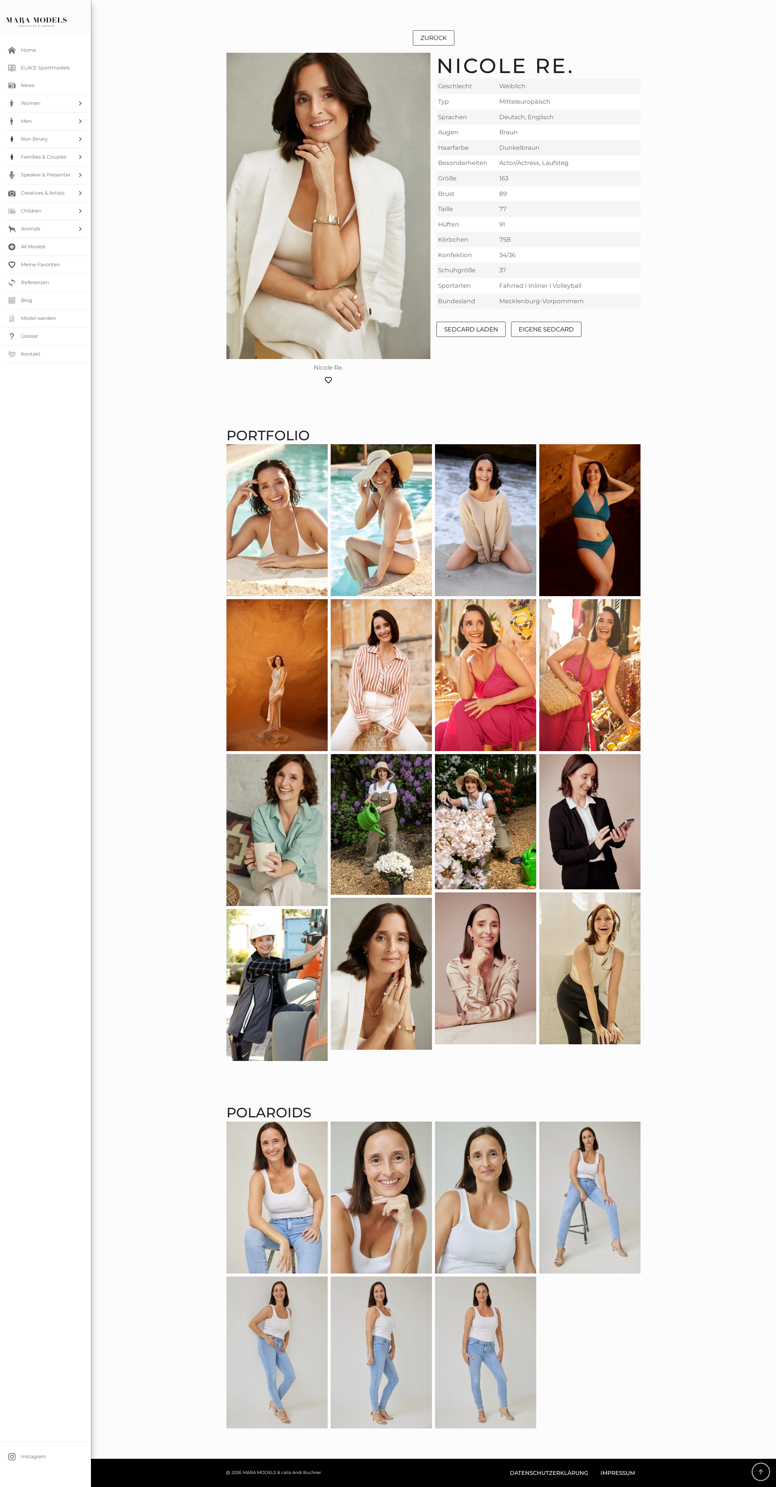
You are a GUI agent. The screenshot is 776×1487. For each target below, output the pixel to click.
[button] (45, 103)
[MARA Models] (36, 22)
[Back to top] (761, 1472)
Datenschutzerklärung (549, 1473)
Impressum (617, 1473)
